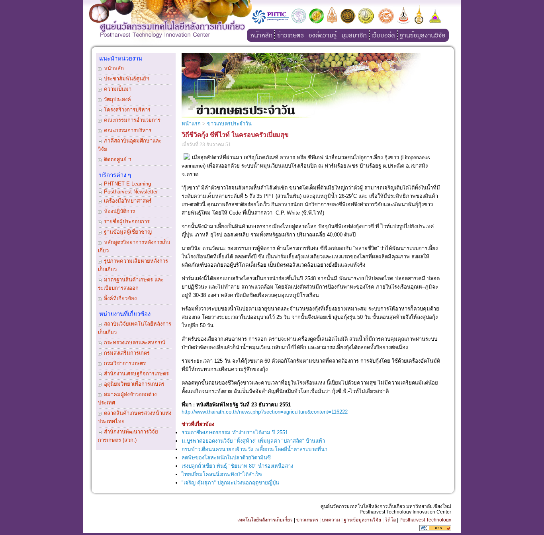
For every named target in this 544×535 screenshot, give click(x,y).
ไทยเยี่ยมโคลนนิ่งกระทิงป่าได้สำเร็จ (222, 474)
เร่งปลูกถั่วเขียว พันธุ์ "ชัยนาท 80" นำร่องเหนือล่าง (237, 466)
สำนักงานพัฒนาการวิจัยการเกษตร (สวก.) (128, 436)
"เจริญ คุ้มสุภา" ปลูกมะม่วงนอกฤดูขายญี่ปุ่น (230, 483)
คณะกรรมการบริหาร (127, 130)
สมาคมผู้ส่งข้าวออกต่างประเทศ (127, 398)
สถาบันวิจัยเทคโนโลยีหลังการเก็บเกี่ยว (134, 328)
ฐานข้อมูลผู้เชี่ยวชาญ (128, 232)
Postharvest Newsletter (131, 192)
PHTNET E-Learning (127, 184)
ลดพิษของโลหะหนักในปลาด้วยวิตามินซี (226, 458)
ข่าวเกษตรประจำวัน (229, 124)
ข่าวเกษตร (307, 520)
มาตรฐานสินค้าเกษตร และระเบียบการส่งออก (131, 284)
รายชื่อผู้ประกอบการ (127, 222)
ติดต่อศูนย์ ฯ (117, 159)
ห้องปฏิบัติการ (119, 211)
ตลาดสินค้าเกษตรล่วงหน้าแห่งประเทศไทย (134, 417)
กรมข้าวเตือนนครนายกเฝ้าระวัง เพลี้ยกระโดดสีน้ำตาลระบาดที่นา (254, 449)
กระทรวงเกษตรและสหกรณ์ (134, 343)
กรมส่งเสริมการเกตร (127, 353)
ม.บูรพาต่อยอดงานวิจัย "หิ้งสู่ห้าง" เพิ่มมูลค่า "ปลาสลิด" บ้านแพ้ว (253, 441)
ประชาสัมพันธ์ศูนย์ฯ (126, 79)
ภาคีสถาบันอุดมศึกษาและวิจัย (130, 145)
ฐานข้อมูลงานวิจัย (362, 520)
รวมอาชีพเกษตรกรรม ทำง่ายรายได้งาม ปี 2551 (235, 432)
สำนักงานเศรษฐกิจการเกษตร (136, 374)
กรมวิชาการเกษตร (125, 363)
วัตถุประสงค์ (117, 99)
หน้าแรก (191, 124)
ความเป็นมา (117, 89)
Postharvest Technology (425, 520)
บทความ (331, 520)
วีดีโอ (390, 520)
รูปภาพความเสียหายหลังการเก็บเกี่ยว (133, 265)
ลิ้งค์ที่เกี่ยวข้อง (120, 298)
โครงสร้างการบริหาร (127, 110)
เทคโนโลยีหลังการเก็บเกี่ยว (265, 520)
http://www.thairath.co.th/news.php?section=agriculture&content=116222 (265, 412)
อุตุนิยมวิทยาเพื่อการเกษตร (134, 384)
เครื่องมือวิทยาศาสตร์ (128, 201)
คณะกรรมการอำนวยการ (132, 120)
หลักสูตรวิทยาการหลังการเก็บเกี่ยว (134, 246)
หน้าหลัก (114, 68)
